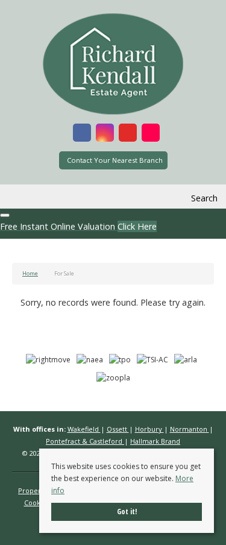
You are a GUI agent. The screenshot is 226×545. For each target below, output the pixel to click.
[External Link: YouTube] (127, 134)
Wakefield (84, 428)
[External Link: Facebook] (82, 134)
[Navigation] (22, 198)
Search (204, 198)
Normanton (189, 428)
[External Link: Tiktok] (150, 134)
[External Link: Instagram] (104, 134)
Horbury (149, 428)
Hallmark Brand (155, 441)
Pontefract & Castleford (85, 441)
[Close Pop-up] (5, 215)
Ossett (118, 428)
